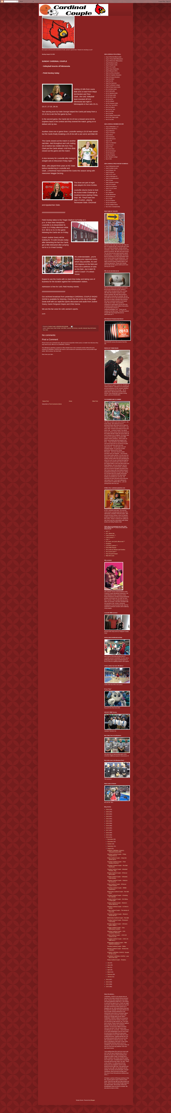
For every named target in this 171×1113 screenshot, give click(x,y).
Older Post (95, 401)
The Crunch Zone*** (111, 551)
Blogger (93, 1100)
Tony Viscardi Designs (112, 553)
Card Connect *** (110, 537)
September (110, 846)
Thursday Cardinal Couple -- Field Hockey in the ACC (116, 862)
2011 (107, 984)
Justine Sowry (50, 328)
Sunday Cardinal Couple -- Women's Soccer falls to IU (117, 903)
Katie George (57, 328)
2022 (107, 818)
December (110, 839)
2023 (107, 816)
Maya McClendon (92, 328)
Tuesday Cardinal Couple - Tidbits (116, 946)
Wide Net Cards (110, 555)
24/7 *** (108, 531)
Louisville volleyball (82, 328)
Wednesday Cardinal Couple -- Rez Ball (118, 918)
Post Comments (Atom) (55, 404)
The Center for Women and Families (115, 549)
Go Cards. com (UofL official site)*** (115, 541)
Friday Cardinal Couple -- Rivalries (116, 960)
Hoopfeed (108, 543)
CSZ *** (108, 539)
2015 (107, 835)
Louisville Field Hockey (71, 328)
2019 (107, 825)
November (110, 841)
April (108, 969)
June (108, 965)
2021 (107, 821)
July (108, 963)
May (108, 967)
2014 (107, 837)
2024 (107, 814)
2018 (107, 828)
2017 (107, 830)
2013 (107, 979)
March (109, 972)
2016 (107, 832)
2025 (107, 811)
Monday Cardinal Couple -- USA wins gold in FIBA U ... (117, 924)
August (109, 848)
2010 (107, 986)
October (109, 844)
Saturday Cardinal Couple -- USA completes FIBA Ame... (116, 932)
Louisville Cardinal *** (112, 545)
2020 (107, 823)
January (109, 976)
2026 (107, 809)
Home (70, 401)
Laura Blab (63, 328)
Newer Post (45, 401)
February (110, 974)
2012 (107, 982)
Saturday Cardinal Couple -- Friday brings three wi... (116, 855)
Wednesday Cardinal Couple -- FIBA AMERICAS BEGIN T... (117, 943)
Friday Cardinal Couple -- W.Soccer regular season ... (116, 885)
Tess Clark (45, 330)
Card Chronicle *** (111, 535)
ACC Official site (110, 533)
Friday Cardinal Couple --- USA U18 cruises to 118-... (117, 935)
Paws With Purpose (111, 547)
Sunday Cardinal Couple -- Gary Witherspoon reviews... (116, 928)
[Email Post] (71, 326)
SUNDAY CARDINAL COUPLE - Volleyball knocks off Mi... (116, 851)
